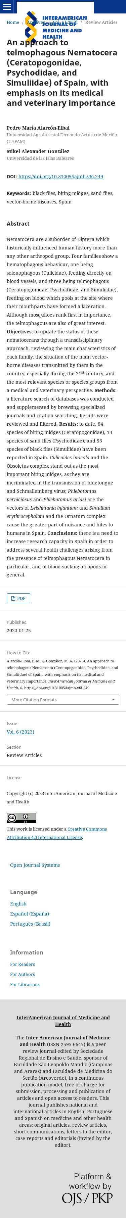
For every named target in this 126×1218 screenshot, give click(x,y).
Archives (36, 22)
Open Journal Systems (35, 865)
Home (13, 22)
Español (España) (29, 913)
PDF (21, 598)
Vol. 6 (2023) (65, 22)
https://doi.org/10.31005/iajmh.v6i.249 (60, 176)
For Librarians (25, 984)
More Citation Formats (34, 700)
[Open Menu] (6, 6)
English (18, 903)
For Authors (22, 974)
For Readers (22, 964)
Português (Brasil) (30, 924)
